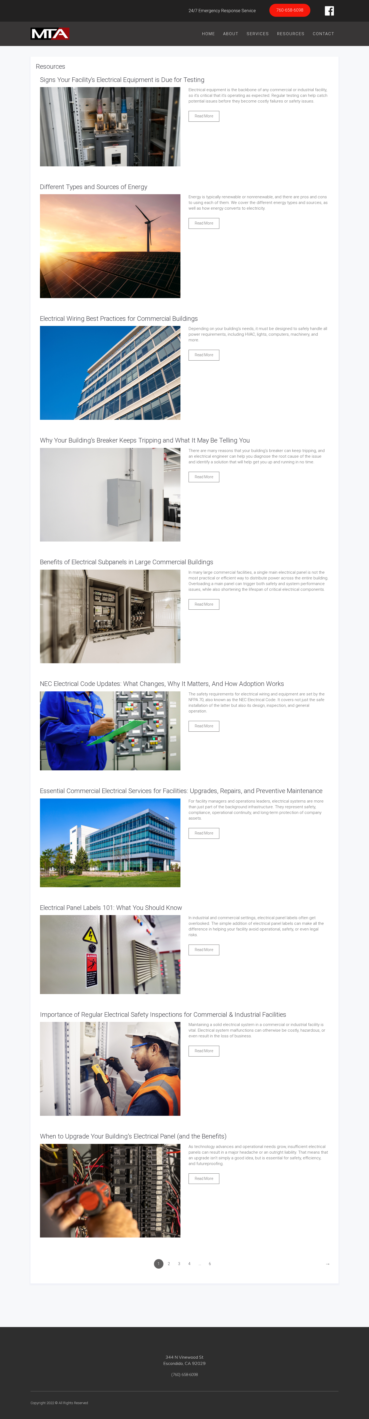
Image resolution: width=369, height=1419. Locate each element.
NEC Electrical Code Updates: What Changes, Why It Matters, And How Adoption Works (162, 684)
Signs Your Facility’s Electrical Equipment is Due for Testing (122, 80)
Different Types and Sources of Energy (93, 187)
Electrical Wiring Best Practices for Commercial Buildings (119, 318)
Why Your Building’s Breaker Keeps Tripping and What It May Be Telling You (145, 440)
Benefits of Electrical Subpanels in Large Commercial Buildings (126, 562)
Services (258, 33)
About (231, 33)
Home (208, 33)
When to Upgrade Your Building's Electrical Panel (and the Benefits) (133, 1136)
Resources (291, 33)
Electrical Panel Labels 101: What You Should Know (111, 908)
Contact (323, 33)
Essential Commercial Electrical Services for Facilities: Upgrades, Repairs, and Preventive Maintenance (181, 791)
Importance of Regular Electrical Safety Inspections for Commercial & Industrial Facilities (163, 1014)
